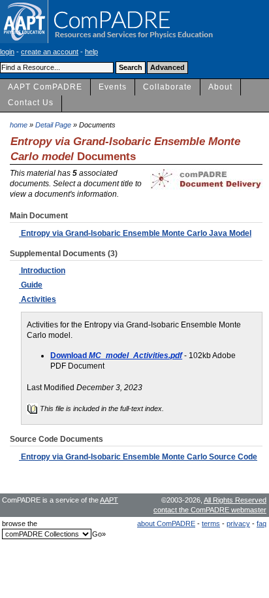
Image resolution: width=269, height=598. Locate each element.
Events (113, 86)
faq (261, 523)
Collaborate (167, 86)
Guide (30, 285)
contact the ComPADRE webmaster (209, 510)
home (18, 125)
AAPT (109, 500)
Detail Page (53, 125)
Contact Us (31, 102)
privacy (238, 523)
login (7, 52)
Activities (37, 299)
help (91, 52)
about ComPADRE (166, 523)
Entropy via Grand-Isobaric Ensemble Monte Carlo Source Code (138, 456)
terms (211, 523)
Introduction (42, 270)
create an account (49, 52)
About (220, 86)
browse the (19, 523)
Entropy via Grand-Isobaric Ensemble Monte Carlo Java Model (135, 233)
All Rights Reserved (235, 500)
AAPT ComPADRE (45, 86)
